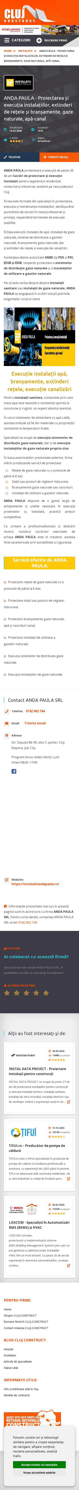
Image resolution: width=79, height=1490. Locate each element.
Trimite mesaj (57, 157)
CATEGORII (21, 40)
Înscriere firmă (55, 40)
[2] (17, 993)
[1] (7, 993)
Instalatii (25, 51)
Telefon (13, 157)
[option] (39, 30)
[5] (46, 993)
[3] (26, 993)
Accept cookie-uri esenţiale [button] (39, 1464)
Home (8, 51)
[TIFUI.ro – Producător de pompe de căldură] (23, 1132)
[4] (36, 993)
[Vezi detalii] (68, 1101)
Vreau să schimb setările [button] (39, 1472)
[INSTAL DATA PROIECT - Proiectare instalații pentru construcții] (23, 1055)
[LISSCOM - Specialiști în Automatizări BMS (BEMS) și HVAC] (23, 1209)
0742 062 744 (27, 922)
